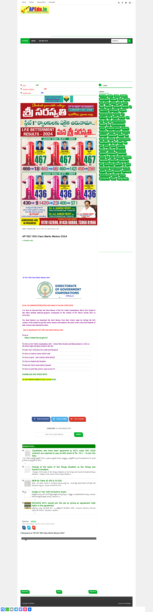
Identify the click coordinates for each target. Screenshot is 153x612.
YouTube (122, 175)
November (103, 150)
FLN (108, 124)
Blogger (128, 603)
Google (102, 128)
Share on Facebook (43, 419)
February (102, 124)
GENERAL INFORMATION (118, 124)
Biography (117, 106)
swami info (118, 164)
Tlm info (102, 171)
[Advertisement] (92, 20)
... (25, 463)
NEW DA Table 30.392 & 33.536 (47, 481)
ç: (130, 106)
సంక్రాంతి (113, 178)
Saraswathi (118, 157)
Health (111, 132)
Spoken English (37, 89)
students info (109, 164)
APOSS (107, 103)
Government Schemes (113, 128)
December (123, 110)
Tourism (109, 171)
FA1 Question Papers (119, 121)
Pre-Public (103, 153)
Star (101, 164)
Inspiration (103, 135)
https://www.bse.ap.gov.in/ (36, 338)
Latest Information (124, 139)
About (24, 2)
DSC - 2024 (103, 117)
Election (121, 117)
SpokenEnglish (123, 160)
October (110, 150)
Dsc (123, 114)
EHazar (115, 117)
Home (25, 41)
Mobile (107, 146)
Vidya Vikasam (126, 171)
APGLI (101, 103)
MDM (101, 146)
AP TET (120, 99)
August (125, 103)
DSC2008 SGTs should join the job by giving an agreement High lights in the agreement (63, 504)
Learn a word (104, 142)
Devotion (117, 114)
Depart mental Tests (106, 114)
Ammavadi (124, 96)
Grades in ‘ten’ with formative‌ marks (49, 492)
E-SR (109, 117)
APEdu (33, 521)
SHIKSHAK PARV (104, 160)
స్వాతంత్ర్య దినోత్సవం (122, 178)
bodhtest (125, 106)
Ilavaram (117, 132)
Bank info (109, 106)
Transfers (117, 171)
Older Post (93, 591)
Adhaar (116, 96)
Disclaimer (52, 2)
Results (102, 157)
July (101, 139)
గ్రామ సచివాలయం (104, 178)
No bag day (121, 146)
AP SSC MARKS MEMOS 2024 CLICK (36, 379)
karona (111, 139)
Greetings (125, 128)
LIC (111, 142)
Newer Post (25, 591)
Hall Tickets (103, 132)
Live (115, 142)
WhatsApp (115, 175)
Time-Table (126, 168)
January (121, 135)
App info (113, 103)
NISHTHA (113, 146)
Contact (31, 2)
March (120, 142)
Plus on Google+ (79, 419)
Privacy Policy (41, 2)
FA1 (110, 121)
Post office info (120, 150)
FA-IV (106, 121)
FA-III (101, 121)
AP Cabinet (113, 99)
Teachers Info (28, 240)
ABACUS (110, 96)
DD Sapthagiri (113, 110)
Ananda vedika (104, 99)
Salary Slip (43, 41)
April (119, 103)
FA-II (127, 117)
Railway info (122, 153)
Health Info (35, 93)
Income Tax (126, 132)
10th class (103, 96)
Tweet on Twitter (61, 419)
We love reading (105, 175)
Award (102, 106)
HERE (53, 379)
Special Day (113, 160)
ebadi (33, 41)
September (127, 157)
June (105, 139)
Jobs (33, 85)
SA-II (112, 157)
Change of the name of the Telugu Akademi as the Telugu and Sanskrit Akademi (63, 468)
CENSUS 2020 (103, 110)
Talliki (128, 164)
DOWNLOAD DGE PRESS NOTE (34, 374)
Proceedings (112, 153)
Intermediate (112, 135)
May (125, 142)
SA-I (108, 157)
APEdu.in (126, 99)
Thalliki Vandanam (115, 168)
